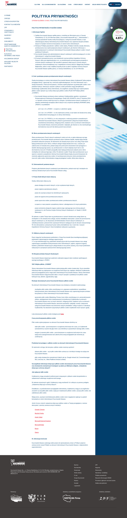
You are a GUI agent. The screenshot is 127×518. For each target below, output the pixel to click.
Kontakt (87, 4)
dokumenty (8, 41)
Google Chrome (40, 409)
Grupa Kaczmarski (79, 478)
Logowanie (77, 485)
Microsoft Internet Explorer (43, 421)
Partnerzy (8, 66)
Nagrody (97, 467)
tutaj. (62, 314)
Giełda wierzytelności (99, 4)
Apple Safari (38, 417)
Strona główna (38, 20)
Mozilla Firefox (39, 413)
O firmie (7, 15)
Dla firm (37, 4)
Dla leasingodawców (49, 4)
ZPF (5, 27)
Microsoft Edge (39, 425)
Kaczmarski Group (11, 58)
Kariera (7, 38)
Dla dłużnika (62, 4)
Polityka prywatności (100, 475)
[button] (11, 3)
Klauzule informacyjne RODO (103, 478)
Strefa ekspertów (11, 21)
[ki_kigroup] (63, 512)
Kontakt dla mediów (12, 24)
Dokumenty (98, 470)
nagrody (7, 35)
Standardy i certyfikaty (101, 472)
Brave (36, 428)
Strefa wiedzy (78, 4)
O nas (70, 4)
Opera (37, 432)
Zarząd (7, 18)
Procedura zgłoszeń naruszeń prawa (105, 480)
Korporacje (77, 470)
